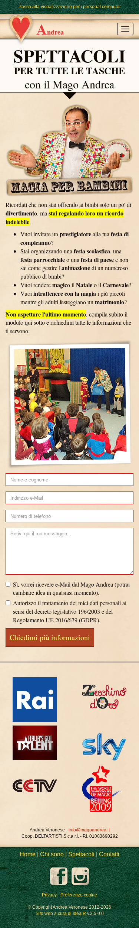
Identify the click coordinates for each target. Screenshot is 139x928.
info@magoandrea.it (89, 830)
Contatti (109, 854)
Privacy (49, 895)
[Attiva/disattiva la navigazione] (125, 29)
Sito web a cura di (61, 913)
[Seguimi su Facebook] (59, 876)
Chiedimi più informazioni (50, 637)
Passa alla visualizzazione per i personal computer (70, 6)
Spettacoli (81, 854)
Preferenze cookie (78, 895)
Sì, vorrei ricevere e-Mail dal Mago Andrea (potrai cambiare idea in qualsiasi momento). (71, 588)
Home (28, 854)
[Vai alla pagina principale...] (18, 17)
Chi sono (52, 854)
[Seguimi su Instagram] (80, 876)
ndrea (50, 29)
